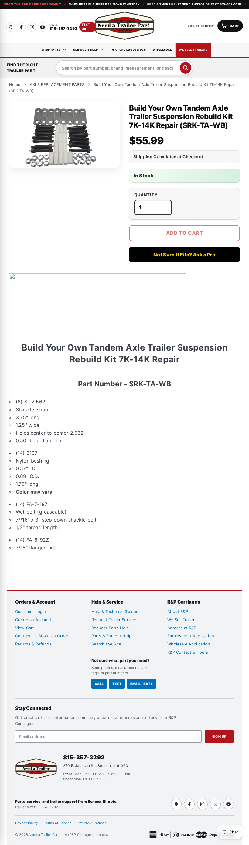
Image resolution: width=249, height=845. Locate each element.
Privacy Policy (26, 823)
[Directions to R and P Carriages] (176, 804)
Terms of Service (57, 823)
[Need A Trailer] (36, 768)
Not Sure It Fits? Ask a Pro (184, 254)
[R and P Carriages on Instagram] (31, 27)
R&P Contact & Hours (187, 652)
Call (99, 684)
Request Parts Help (110, 627)
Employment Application (190, 635)
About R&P (177, 611)
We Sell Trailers (193, 49)
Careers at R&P (181, 627)
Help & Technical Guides (114, 611)
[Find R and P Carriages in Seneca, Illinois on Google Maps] (10, 27)
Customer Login (30, 611)
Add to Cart (184, 233)
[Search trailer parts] (185, 68)
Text (116, 684)
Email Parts (141, 684)
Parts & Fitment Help (111, 635)
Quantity (146, 195)
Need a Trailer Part (44, 835)
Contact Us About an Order (41, 635)
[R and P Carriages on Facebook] (21, 27)
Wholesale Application (188, 643)
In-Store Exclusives (128, 49)
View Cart (24, 627)
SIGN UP (208, 26)
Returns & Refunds (33, 643)
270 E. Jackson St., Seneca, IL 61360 (95, 765)
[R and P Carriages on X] (215, 804)
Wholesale (162, 49)
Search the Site (106, 643)
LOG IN (193, 26)
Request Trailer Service (113, 619)
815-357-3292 (83, 757)
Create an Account (33, 619)
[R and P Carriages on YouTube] (42, 27)
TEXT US (86, 26)
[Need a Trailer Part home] (124, 26)
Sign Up (219, 736)
